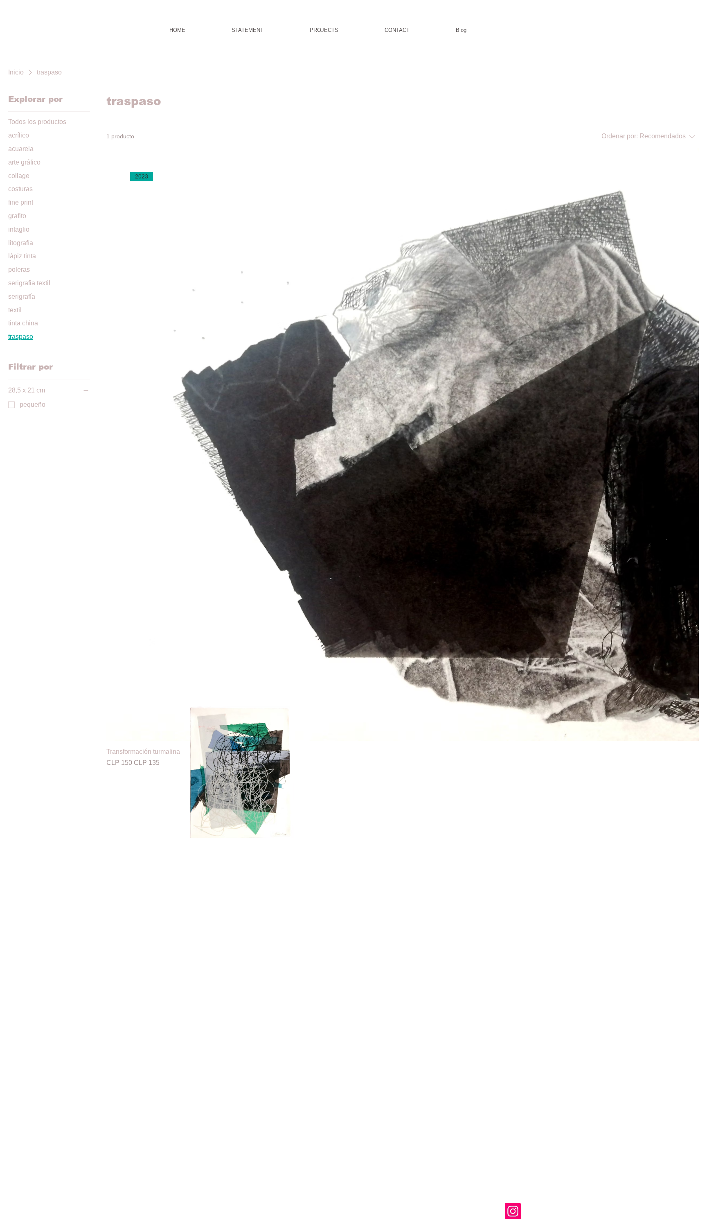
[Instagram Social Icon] (513, 1211)
